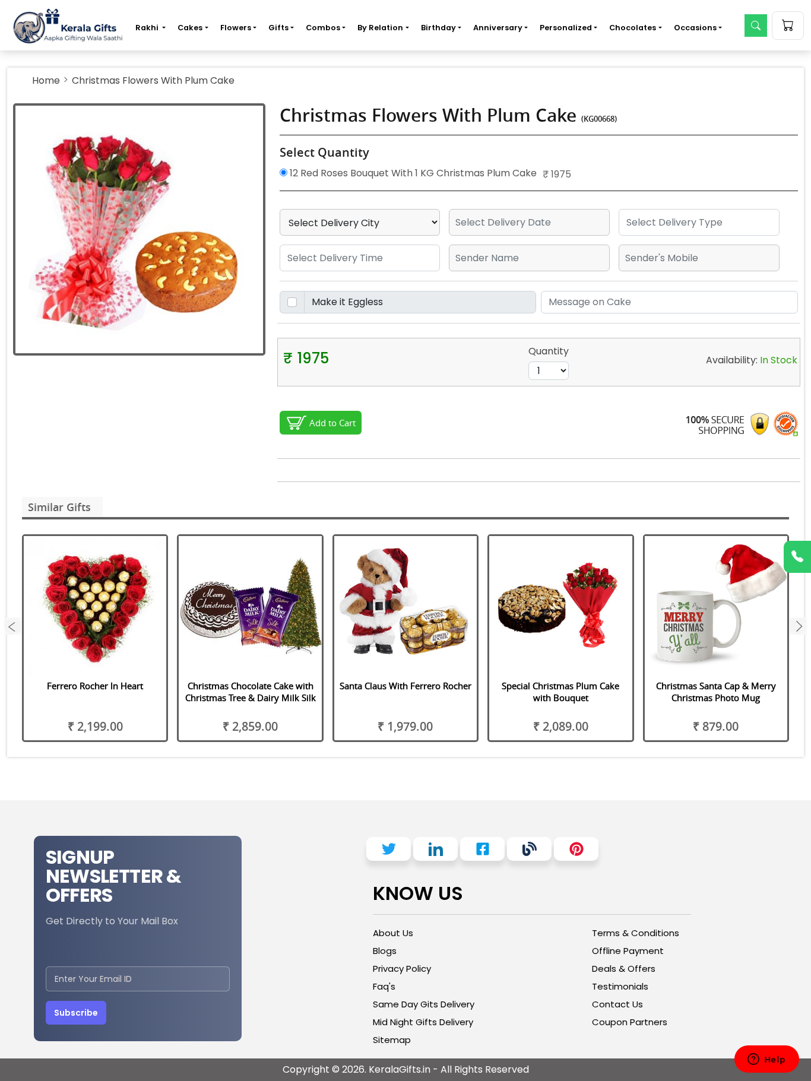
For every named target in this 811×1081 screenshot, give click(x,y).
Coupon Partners (629, 1022)
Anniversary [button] (497, 28)
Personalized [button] (566, 28)
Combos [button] (323, 28)
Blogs (385, 950)
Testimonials (620, 986)
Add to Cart (332, 423)
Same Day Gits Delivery (423, 1004)
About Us (393, 933)
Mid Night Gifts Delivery (423, 1022)
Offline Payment (628, 950)
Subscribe (76, 1013)
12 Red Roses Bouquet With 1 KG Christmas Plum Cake (412, 173)
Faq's (384, 986)
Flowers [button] (235, 28)
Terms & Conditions (635, 933)
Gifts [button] (278, 28)
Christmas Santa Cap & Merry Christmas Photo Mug (716, 691)
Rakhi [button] (147, 28)
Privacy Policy (402, 968)
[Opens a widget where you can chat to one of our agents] (766, 1060)
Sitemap (392, 1040)
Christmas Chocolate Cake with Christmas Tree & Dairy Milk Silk (250, 691)
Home (46, 80)
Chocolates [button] (632, 28)
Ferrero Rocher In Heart (95, 686)
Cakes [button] (190, 28)
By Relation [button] (380, 28)
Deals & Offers (623, 968)
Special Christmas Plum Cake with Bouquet (560, 691)
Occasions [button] (695, 28)
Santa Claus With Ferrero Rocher (405, 686)
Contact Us (617, 1004)
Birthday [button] (438, 28)
